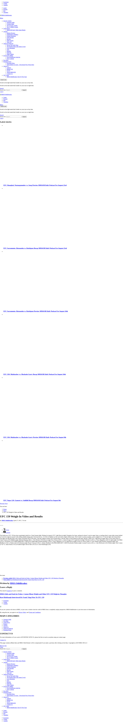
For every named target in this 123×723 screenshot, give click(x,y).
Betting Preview (11, 33)
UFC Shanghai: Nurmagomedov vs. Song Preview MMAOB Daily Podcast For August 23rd (35, 185)
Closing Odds (10, 24)
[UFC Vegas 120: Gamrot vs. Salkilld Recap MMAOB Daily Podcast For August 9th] (63, 469)
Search (24, 90)
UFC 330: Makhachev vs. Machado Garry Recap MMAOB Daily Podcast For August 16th (34, 374)
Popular (5, 9)
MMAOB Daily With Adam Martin (16, 30)
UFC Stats (6, 75)
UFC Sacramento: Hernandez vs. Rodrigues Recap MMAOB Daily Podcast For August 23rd (35, 248)
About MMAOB (11, 72)
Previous (2, 503)
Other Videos (10, 54)
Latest (5, 8)
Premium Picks (7, 61)
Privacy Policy (22, 612)
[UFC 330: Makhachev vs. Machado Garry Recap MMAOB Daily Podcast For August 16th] (63, 343)
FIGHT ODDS (7, 21)
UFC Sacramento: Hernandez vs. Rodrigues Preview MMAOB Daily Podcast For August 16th (35, 311)
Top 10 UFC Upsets (12, 25)
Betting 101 (10, 69)
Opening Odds (10, 22)
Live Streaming (11, 48)
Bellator (9, 51)
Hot (4, 11)
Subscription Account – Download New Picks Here (20, 64)
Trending (5, 12)
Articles (5, 31)
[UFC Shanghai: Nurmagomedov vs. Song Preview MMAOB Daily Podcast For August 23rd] (63, 154)
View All (9, 42)
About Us (6, 66)
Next (6, 503)
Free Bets (5, 60)
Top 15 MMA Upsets (12, 27)
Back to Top (3, 645)
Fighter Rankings (11, 36)
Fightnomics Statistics (12, 34)
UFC (8, 49)
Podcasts (9, 52)
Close (1, 647)
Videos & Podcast (8, 628)
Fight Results (10, 37)
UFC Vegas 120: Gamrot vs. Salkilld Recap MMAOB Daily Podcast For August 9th (32, 500)
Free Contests (10, 58)
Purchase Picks (11, 63)
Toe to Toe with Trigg (12, 45)
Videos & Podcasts (8, 43)
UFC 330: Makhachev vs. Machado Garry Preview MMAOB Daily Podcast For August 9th (34, 437)
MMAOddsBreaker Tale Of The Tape (17, 76)
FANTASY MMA (8, 55)
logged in (9, 590)
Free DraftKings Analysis (13, 57)
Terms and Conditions (35, 612)
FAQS (8, 70)
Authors (9, 67)
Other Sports (10, 40)
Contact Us (10, 73)
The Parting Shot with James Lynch (16, 46)
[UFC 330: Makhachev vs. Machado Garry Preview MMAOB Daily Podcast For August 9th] (63, 406)
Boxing (9, 39)
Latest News (6, 28)
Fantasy (5, 624)
